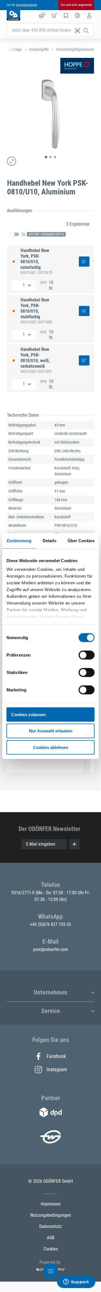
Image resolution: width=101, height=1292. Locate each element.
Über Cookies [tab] (81, 540)
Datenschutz (50, 1226)
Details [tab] (49, 540)
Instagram (56, 1069)
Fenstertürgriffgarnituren (75, 49)
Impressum (51, 1204)
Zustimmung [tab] (18, 540)
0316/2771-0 (24, 892)
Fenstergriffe (39, 49)
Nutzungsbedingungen (50, 1215)
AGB (50, 1237)
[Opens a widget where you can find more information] (76, 1282)
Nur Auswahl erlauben (50, 730)
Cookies (50, 1249)
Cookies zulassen (28, 714)
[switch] (87, 654)
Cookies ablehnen (50, 747)
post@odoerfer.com (50, 949)
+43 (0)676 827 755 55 (50, 924)
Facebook (56, 1056)
